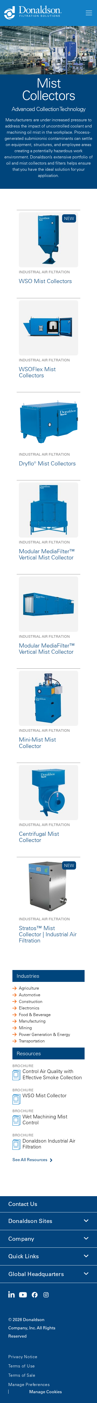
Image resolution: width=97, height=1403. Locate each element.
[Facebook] (36, 1295)
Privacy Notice (23, 1356)
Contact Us (22, 1204)
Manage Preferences (29, 1384)
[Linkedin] (13, 1295)
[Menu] (88, 13)
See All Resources (29, 1159)
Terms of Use (21, 1365)
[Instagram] (48, 1295)
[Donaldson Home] (42, 13)
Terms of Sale (21, 1375)
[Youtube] (25, 1295)
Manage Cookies (45, 1392)
